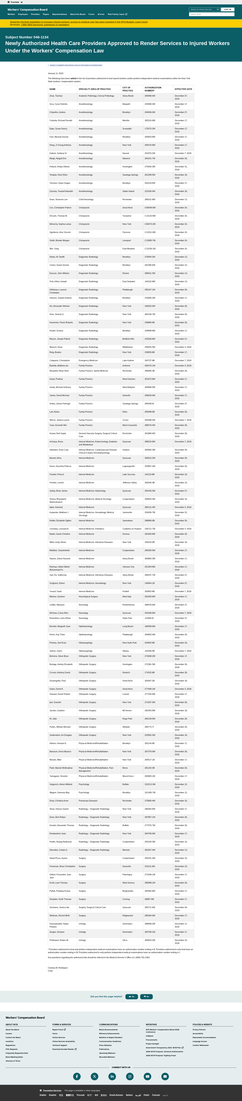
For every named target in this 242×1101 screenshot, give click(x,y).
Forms (91, 14)
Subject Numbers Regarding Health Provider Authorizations (76, 65)
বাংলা (96, 1095)
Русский (80, 1095)
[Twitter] (94, 1076)
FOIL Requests (12, 1049)
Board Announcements (108, 1030)
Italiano (129, 1095)
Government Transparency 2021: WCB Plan (165, 1048)
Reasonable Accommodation (204, 1037)
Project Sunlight (152, 1044)
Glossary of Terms (13, 1061)
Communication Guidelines (110, 1041)
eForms (101, 14)
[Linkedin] (112, 1076)
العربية (138, 1095)
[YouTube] (147, 1076)
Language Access (200, 1041)
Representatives (59, 14)
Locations (9, 1041)
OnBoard (149, 1036)
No (148, 997)
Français (156, 1095)
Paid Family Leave (116, 14)
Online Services (58, 1037)
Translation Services (52, 1091)
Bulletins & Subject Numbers (110, 1037)
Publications (104, 1049)
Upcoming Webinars (107, 1053)
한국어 (104, 1095)
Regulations (10, 1045)
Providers (35, 14)
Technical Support (59, 1045)
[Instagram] (130, 1076)
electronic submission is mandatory (45, 25)
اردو (165, 1095)
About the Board (77, 14)
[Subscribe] (165, 1076)
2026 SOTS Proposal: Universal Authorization (164, 1052)
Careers (9, 1033)
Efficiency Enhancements (109, 1033)
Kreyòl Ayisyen (116, 1095)
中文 (61, 1095)
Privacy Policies (199, 1030)
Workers (11, 14)
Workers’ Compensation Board (28, 9)
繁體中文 (70, 1095)
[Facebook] (77, 1076)
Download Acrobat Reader (64, 1049)
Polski (146, 1095)
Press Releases (105, 1045)
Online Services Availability (63, 1041)
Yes (133, 997)
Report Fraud (59, 1030)
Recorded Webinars (107, 1057)
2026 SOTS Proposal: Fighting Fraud (161, 1055)
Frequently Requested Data (17, 1053)
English (43, 1095)
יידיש (89, 1095)
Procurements (151, 1040)
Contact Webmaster (201, 1045)
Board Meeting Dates (14, 1057)
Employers (23, 14)
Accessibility (198, 1033)
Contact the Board (13, 1037)
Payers (46, 14)
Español (52, 1095)
